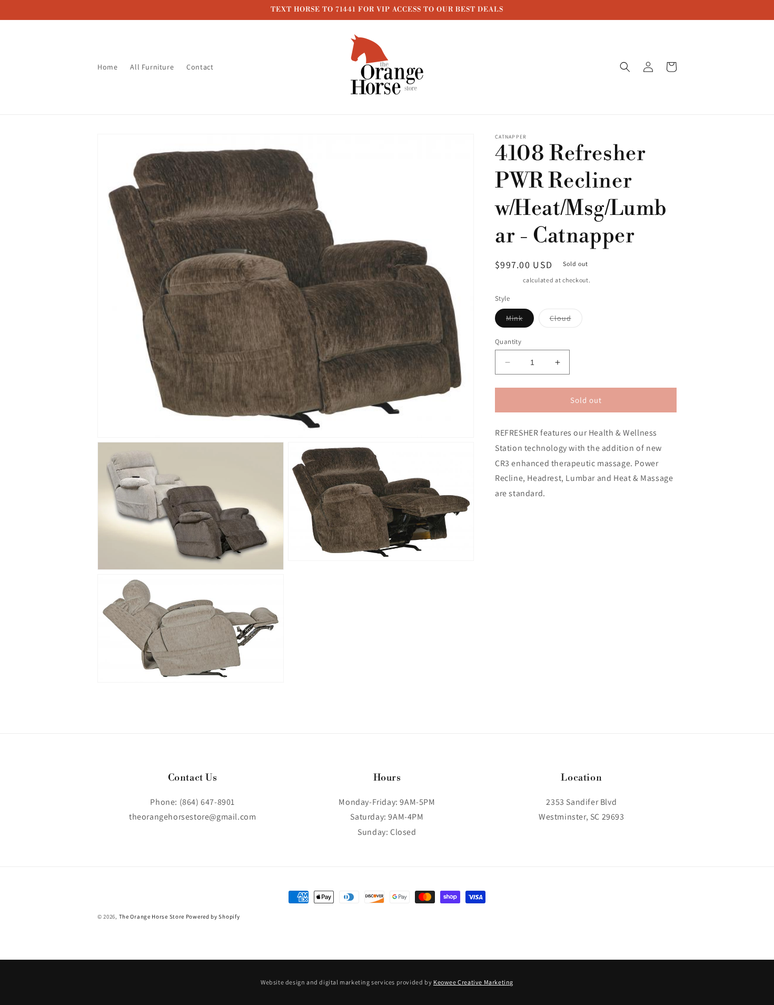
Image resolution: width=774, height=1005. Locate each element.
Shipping (508, 280)
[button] (625, 66)
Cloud (566, 320)
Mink (520, 320)
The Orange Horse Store (151, 916)
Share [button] (517, 526)
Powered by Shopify (213, 916)
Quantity (508, 341)
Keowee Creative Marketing (473, 982)
